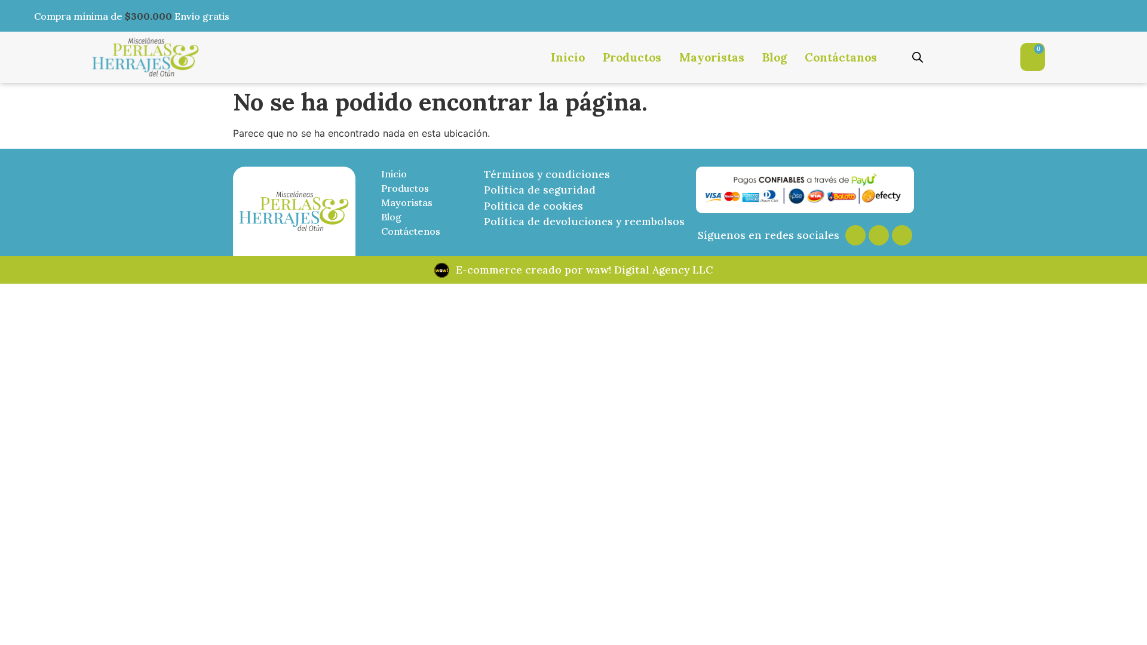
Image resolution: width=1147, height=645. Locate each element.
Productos (632, 57)
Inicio (568, 57)
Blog (774, 57)
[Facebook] (879, 235)
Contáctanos (841, 57)
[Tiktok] (902, 235)
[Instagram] (855, 235)
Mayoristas (711, 57)
